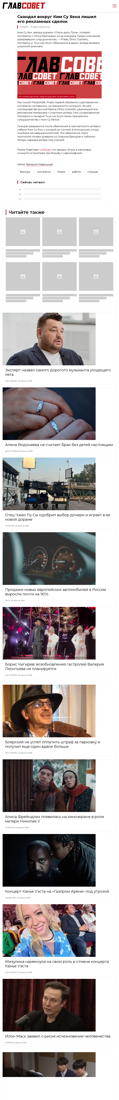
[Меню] (113, 5)
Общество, (11, 898)
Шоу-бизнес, (11, 381)
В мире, (9, 1043)
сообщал (45, 149)
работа (76, 171)
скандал (92, 171)
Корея (61, 171)
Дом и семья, (12, 451)
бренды (25, 171)
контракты (44, 171)
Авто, (8, 600)
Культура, (10, 526)
